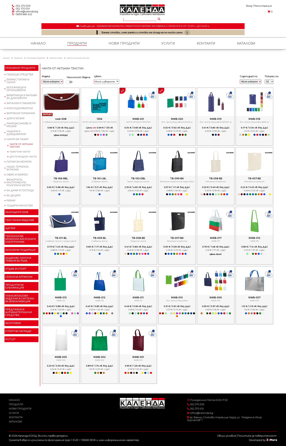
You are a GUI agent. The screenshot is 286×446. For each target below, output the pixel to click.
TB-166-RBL (60, 178)
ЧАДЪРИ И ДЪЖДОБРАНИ (16, 133)
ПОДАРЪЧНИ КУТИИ (20, 205)
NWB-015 (254, 238)
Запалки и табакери (21, 103)
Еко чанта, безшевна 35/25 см (254, 122)
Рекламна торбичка (216, 181)
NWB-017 (216, 238)
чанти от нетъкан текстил (78, 58)
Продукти (77, 43)
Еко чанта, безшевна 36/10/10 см (216, 122)
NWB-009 (216, 297)
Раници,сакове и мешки (19, 125)
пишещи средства (20, 74)
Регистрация (263, 5)
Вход (249, 5)
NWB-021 (138, 119)
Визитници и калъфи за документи (22, 97)
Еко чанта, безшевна (177, 300)
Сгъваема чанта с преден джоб (60, 241)
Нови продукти (124, 43)
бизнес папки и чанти (18, 81)
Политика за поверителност (257, 435)
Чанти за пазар (55, 58)
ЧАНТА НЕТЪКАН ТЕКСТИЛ (138, 122)
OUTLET (10, 339)
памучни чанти (20, 151)
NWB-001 (138, 357)
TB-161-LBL (100, 178)
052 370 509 (23, 5)
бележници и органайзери (16, 89)
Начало (38, 43)
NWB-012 (99, 297)
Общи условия (226, 435)
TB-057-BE (254, 178)
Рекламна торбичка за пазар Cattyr (177, 181)
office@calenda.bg (27, 11)
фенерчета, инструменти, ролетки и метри (19, 182)
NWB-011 (138, 297)
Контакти (206, 43)
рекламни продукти (36, 58)
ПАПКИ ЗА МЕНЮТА (19, 161)
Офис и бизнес (17, 174)
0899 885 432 (24, 14)
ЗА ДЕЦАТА (14, 195)
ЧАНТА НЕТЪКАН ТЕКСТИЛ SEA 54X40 (99, 122)
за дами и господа (20, 190)
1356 (99, 119)
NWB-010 (177, 297)
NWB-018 (254, 119)
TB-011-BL (61, 238)
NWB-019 (216, 119)
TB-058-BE (215, 178)
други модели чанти (23, 156)
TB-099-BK (177, 178)
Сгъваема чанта (99, 181)
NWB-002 (100, 357)
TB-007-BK (177, 238)
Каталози (246, 43)
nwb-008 (60, 119)
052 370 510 (23, 8)
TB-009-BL (99, 238)
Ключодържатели (20, 108)
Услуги (168, 43)
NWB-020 (177, 119)
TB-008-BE (138, 238)
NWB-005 (61, 357)
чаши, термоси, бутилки (18, 168)
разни (11, 200)
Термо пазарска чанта (138, 181)
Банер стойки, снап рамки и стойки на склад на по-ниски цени (142, 32)
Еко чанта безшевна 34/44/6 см (177, 122)
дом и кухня (15, 118)
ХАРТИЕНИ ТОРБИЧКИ (21, 113)
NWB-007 (254, 297)
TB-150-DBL (138, 178)
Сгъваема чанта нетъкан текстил (60, 122)
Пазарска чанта (61, 181)
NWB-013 (61, 297)
